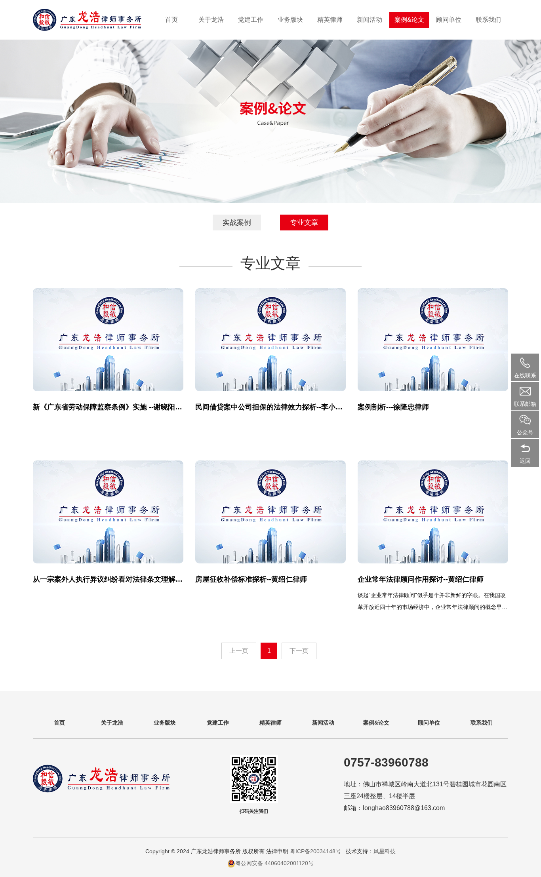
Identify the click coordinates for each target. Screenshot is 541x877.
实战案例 (237, 222)
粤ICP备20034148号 (316, 851)
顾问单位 (448, 19)
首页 (171, 19)
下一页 (299, 650)
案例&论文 (409, 19)
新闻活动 (369, 19)
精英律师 (330, 19)
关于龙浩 (211, 19)
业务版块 (290, 19)
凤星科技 (384, 851)
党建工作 (250, 19)
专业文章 (304, 222)
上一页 (238, 650)
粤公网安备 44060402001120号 (274, 863)
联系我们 (488, 19)
